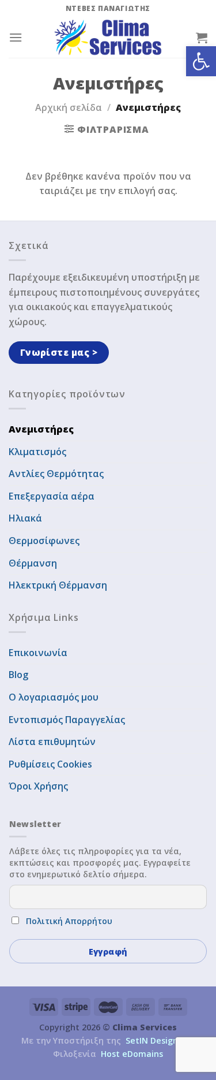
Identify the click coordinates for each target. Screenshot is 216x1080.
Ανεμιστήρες (41, 429)
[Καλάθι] (201, 37)
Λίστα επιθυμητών (52, 741)
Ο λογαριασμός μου (53, 697)
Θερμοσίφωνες (44, 540)
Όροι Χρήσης (38, 786)
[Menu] (15, 37)
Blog (18, 674)
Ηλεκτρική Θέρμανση (58, 585)
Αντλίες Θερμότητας (56, 473)
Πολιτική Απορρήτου (69, 920)
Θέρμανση (33, 563)
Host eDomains (132, 1053)
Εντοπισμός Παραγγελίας (67, 719)
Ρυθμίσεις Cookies (50, 764)
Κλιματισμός (37, 451)
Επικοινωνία (38, 652)
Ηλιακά (25, 518)
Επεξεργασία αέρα (51, 496)
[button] (201, 61)
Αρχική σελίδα (68, 107)
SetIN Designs (154, 1040)
